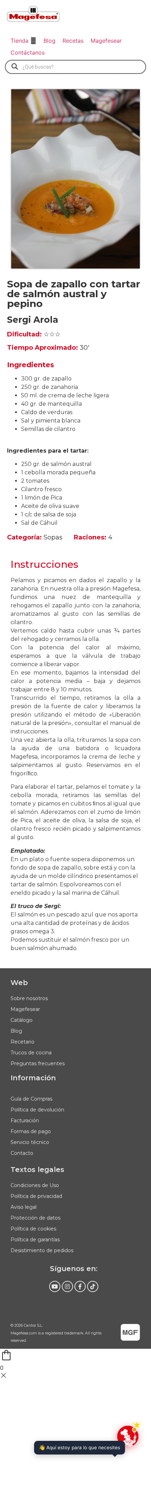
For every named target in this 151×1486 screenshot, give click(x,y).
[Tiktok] (92, 1286)
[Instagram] (67, 1286)
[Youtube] (54, 1286)
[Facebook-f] (80, 1286)
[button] (23, 41)
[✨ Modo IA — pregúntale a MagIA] (127, 1436)
